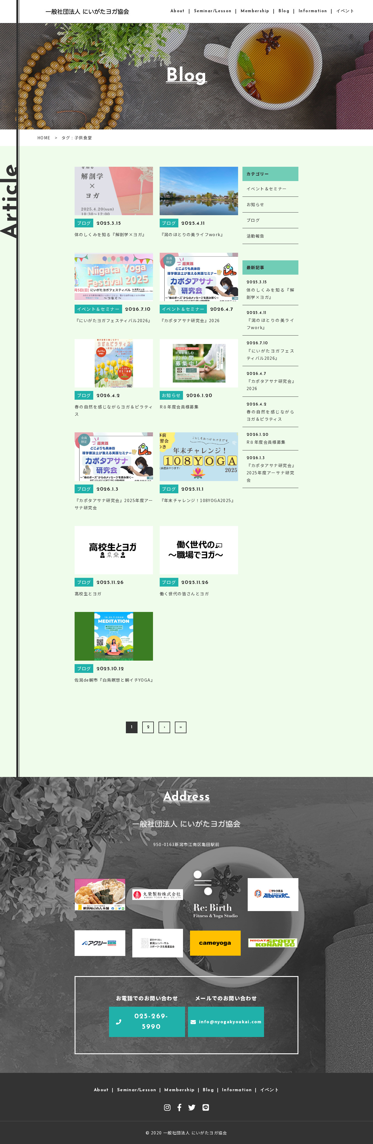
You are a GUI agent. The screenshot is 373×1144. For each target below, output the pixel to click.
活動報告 (256, 236)
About (177, 11)
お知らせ (256, 204)
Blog (284, 11)
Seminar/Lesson (213, 11)
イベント (345, 11)
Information (313, 11)
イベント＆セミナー (267, 189)
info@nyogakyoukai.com (230, 1021)
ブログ (253, 220)
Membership (255, 11)
